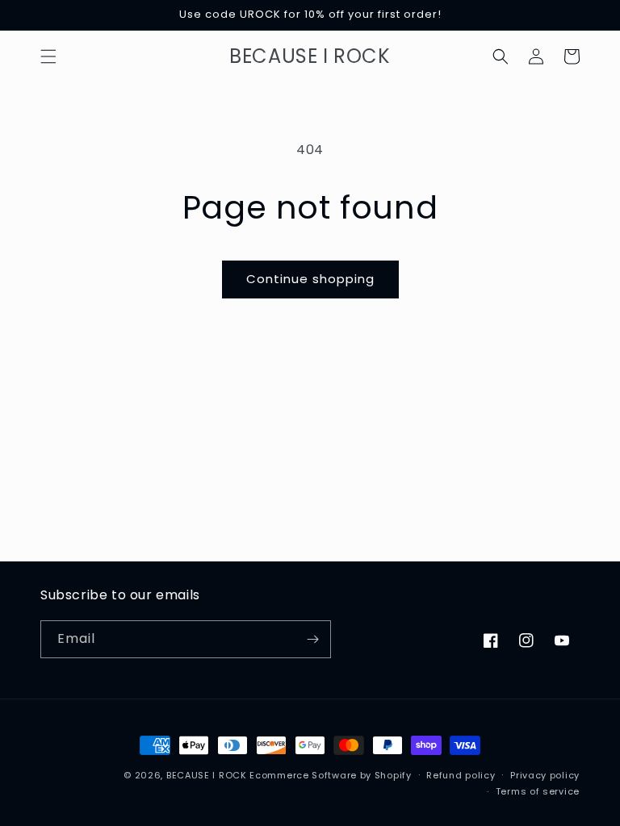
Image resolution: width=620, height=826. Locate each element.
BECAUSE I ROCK (206, 775)
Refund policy (460, 775)
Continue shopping (310, 278)
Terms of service (538, 791)
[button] (48, 56)
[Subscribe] (312, 639)
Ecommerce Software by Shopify (330, 775)
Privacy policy (545, 775)
